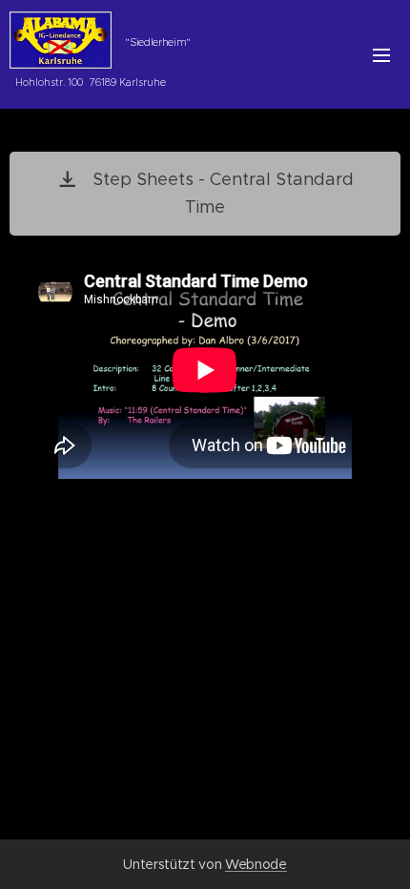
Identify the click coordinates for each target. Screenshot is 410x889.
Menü (381, 54)
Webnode (256, 864)
